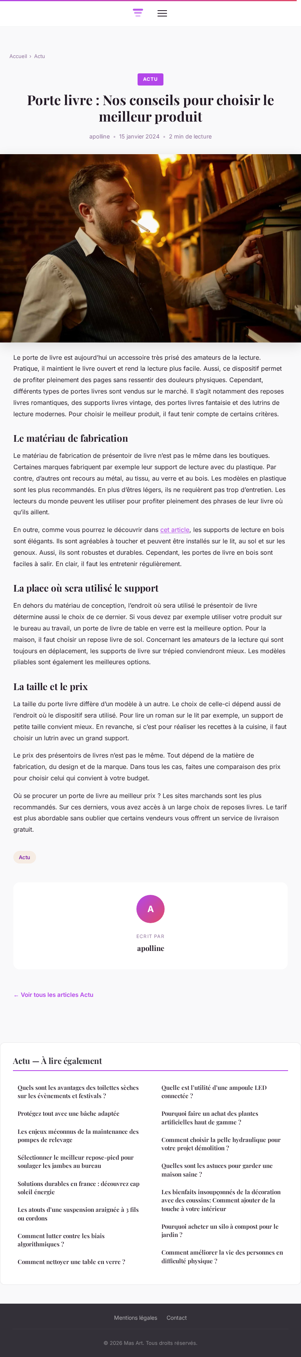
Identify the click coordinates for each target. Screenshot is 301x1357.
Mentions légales (135, 1317)
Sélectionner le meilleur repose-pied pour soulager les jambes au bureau (76, 1161)
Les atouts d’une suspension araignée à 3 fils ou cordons (78, 1214)
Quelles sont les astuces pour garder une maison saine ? (217, 1170)
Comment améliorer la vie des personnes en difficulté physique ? (222, 1256)
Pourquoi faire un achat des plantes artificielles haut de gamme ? (209, 1117)
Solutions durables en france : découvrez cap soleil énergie (79, 1188)
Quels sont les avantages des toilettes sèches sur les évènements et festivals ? (78, 1092)
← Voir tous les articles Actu (53, 994)
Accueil (18, 56)
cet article (174, 530)
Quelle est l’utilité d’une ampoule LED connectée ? (214, 1092)
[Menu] (162, 13)
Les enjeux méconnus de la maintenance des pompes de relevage (78, 1135)
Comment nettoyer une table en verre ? (71, 1262)
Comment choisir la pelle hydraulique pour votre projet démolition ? (221, 1144)
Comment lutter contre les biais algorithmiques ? (61, 1240)
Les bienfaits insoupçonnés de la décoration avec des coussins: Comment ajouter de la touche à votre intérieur (221, 1200)
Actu (39, 56)
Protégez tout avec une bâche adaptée (69, 1113)
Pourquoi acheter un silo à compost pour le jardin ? (220, 1230)
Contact (177, 1317)
